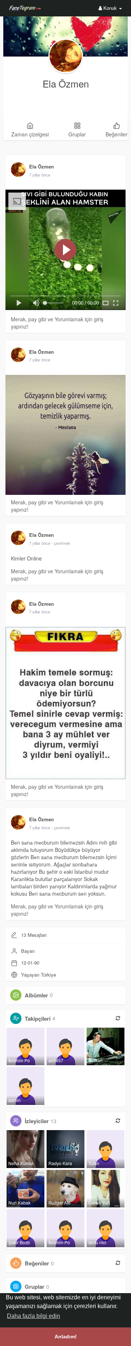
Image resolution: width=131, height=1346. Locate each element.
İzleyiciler (37, 1121)
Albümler (36, 995)
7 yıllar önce (39, 175)
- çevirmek (60, 543)
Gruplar (34, 1287)
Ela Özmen (66, 83)
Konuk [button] (110, 7)
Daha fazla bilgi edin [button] (33, 1316)
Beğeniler (37, 1263)
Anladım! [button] (66, 1336)
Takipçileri (38, 1018)
